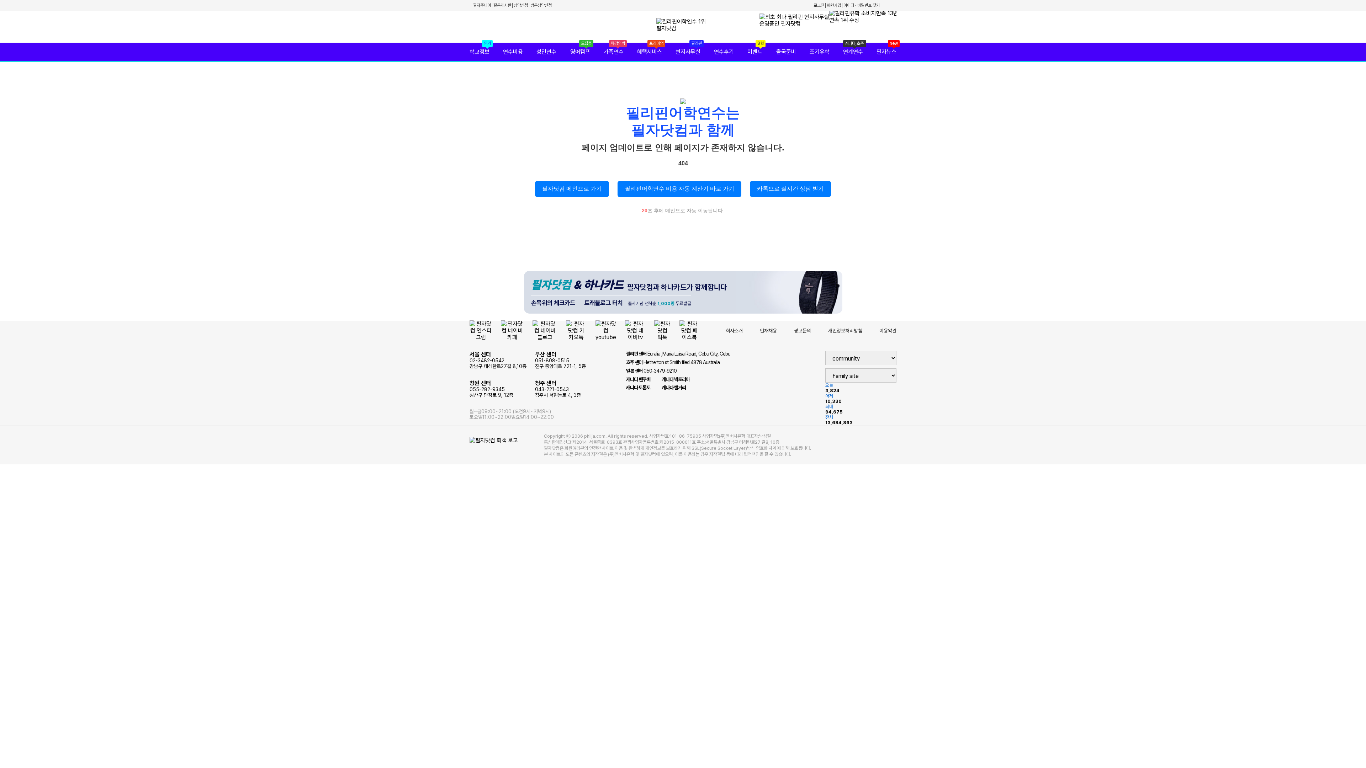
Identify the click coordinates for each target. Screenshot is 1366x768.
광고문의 (802, 331)
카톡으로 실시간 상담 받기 (790, 189)
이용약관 (887, 331)
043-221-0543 (558, 389)
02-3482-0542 (498, 360)
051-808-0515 (560, 360)
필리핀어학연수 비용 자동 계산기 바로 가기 (679, 189)
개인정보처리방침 (845, 331)
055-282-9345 (491, 389)
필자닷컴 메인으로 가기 (572, 189)
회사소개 (734, 331)
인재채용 (768, 331)
